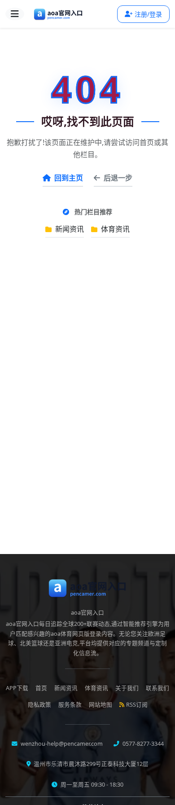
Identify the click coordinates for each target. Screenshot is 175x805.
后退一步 (118, 178)
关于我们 (127, 688)
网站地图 (100, 704)
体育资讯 (114, 229)
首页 (41, 688)
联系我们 (157, 688)
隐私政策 (39, 704)
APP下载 (17, 688)
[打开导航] (14, 14)
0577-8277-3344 (142, 744)
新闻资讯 (68, 229)
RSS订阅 (137, 704)
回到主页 (68, 178)
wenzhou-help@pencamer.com (61, 744)
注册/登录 (148, 14)
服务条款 (70, 704)
